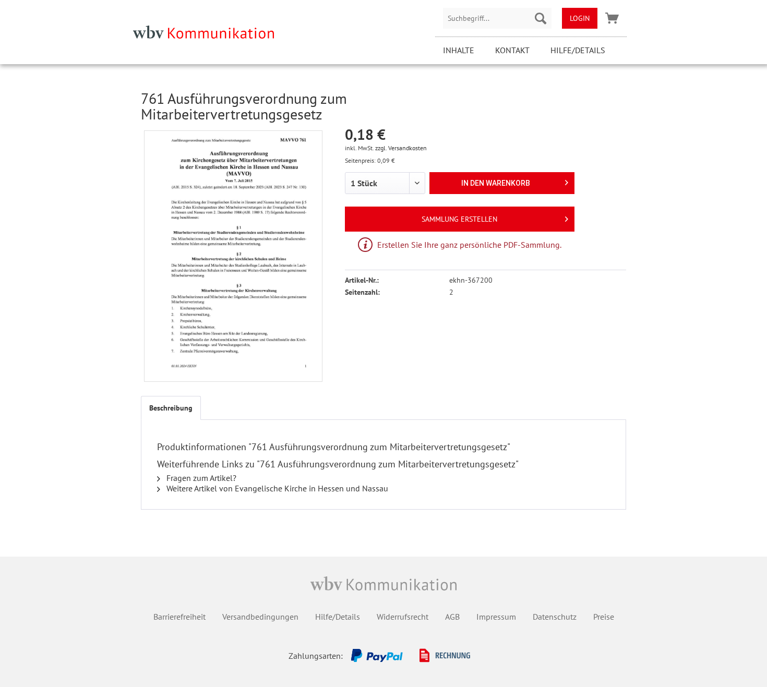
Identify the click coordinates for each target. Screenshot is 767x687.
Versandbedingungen (260, 616)
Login (580, 18)
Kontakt (512, 50)
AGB (452, 616)
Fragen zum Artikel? (200, 478)
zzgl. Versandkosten (401, 148)
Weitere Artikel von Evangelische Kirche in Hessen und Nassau (276, 488)
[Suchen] (541, 18)
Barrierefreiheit (179, 616)
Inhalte (458, 50)
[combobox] (497, 18)
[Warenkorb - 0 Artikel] (612, 18)
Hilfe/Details (577, 50)
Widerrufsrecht (402, 616)
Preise (603, 616)
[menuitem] (497, 18)
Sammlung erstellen (459, 219)
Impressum (496, 616)
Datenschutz (555, 616)
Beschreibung (171, 408)
